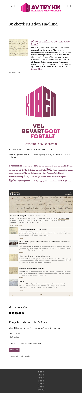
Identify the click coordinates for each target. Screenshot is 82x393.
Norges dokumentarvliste (35, 173)
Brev (24, 169)
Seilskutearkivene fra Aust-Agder (53, 177)
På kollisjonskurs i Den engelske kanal (50, 43)
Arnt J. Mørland (13, 170)
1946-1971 (41, 387)
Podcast (50, 173)
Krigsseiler (70, 170)
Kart (66, 170)
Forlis (43, 170)
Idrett (55, 170)
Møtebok (11, 173)
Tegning (62, 180)
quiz (23, 176)
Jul (64, 170)
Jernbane (60, 170)
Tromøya (69, 181)
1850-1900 (41, 378)
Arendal (54, 166)
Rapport (29, 177)
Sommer (51, 181)
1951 (44, 166)
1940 (35, 166)
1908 (24, 166)
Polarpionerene (15, 177)
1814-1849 (41, 375)
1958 (47, 166)
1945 (41, 166)
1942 (38, 166)
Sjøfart (13, 180)
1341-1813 (41, 372)
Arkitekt (60, 166)
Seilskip (36, 176)
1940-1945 (41, 384)
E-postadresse (14, 333)
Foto (49, 169)
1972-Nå (41, 390)
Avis (20, 170)
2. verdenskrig (15, 165)
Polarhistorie (59, 173)
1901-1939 (41, 381)
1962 (50, 166)
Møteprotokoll (19, 173)
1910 (26, 166)
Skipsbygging (40, 181)
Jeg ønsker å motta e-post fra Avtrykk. (25, 343)
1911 (29, 166)
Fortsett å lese (36, 69)
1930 (32, 166)
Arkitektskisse (67, 166)
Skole (46, 181)
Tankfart (55, 181)
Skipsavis (32, 181)
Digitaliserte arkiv (34, 170)
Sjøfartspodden (24, 181)
